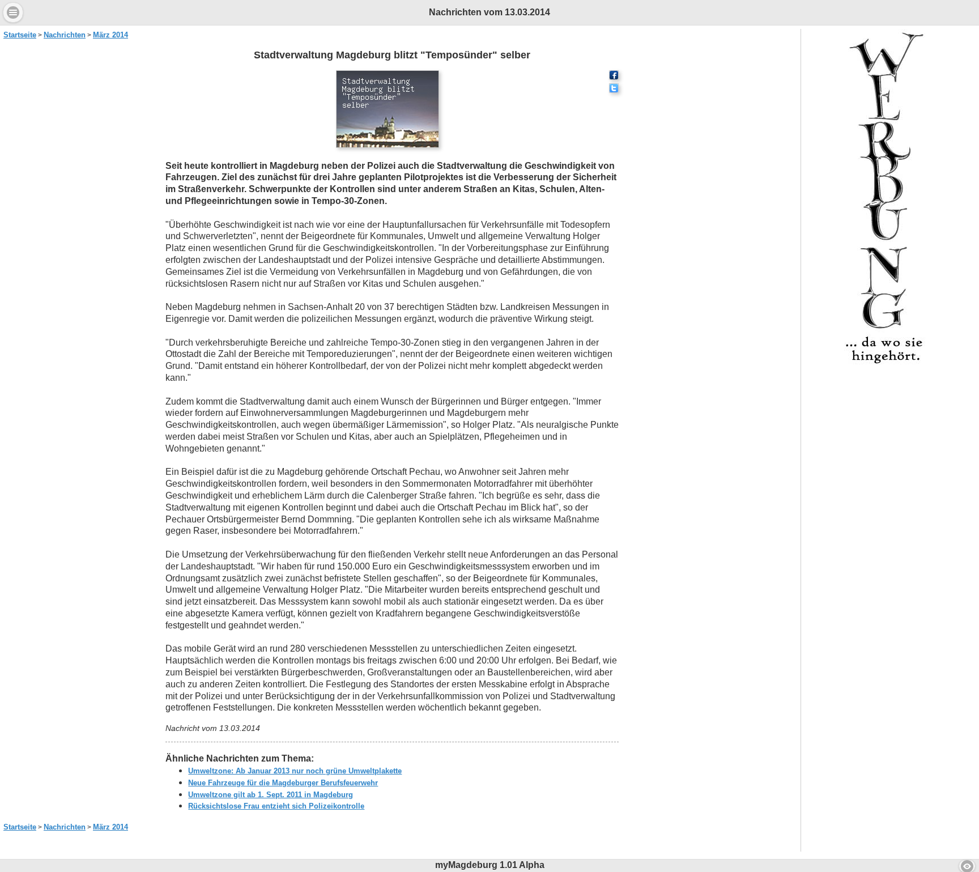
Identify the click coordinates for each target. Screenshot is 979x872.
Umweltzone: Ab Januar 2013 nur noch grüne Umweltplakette (295, 771)
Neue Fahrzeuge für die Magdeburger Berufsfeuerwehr (283, 783)
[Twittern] (614, 90)
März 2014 (110, 35)
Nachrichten (65, 35)
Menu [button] (13, 12)
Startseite (19, 35)
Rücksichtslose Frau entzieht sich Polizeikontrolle (276, 806)
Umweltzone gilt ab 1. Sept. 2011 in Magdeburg (270, 794)
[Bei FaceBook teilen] (614, 77)
